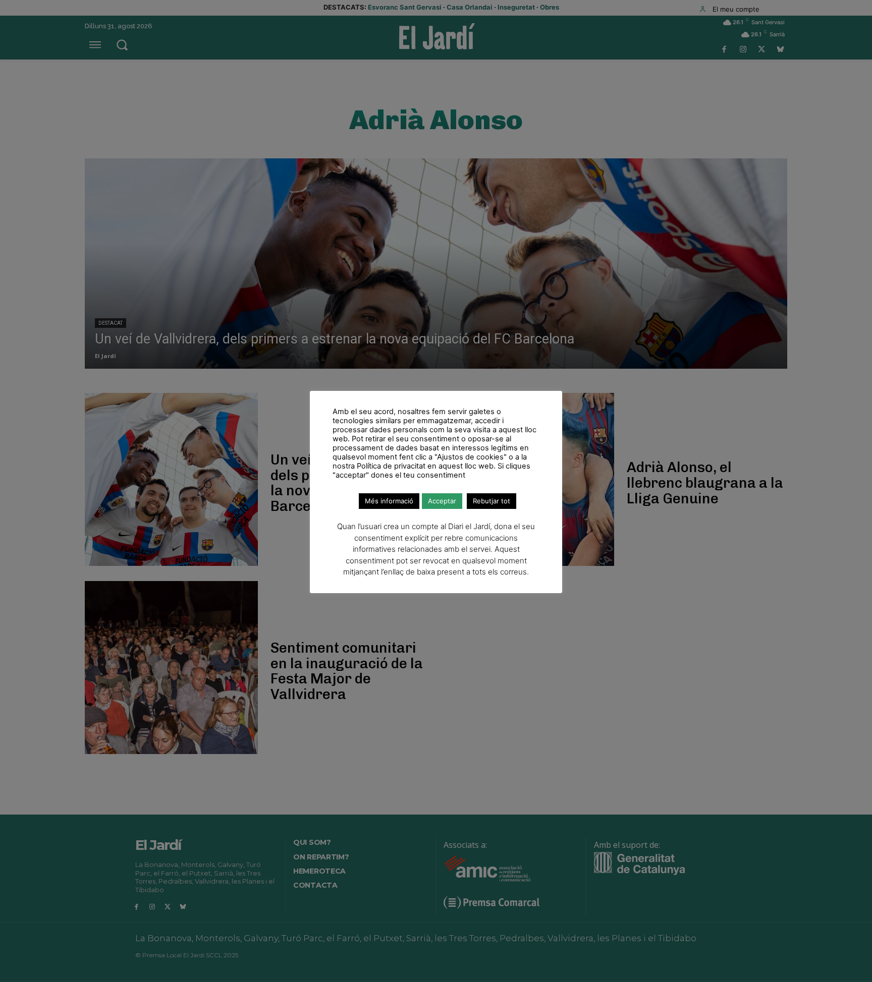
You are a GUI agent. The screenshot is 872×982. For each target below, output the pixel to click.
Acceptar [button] (442, 501)
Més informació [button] (389, 501)
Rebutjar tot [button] (491, 501)
